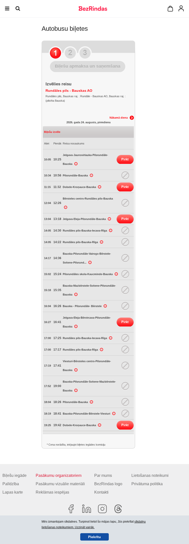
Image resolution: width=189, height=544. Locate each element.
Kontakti (101, 492)
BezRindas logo (108, 484)
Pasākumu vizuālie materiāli (60, 484)
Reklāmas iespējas (52, 492)
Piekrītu (94, 537)
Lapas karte (12, 492)
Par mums (103, 475)
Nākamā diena (119, 117)
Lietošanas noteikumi (150, 475)
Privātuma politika (147, 484)
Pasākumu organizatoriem (58, 475)
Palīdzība (10, 484)
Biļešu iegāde (14, 475)
